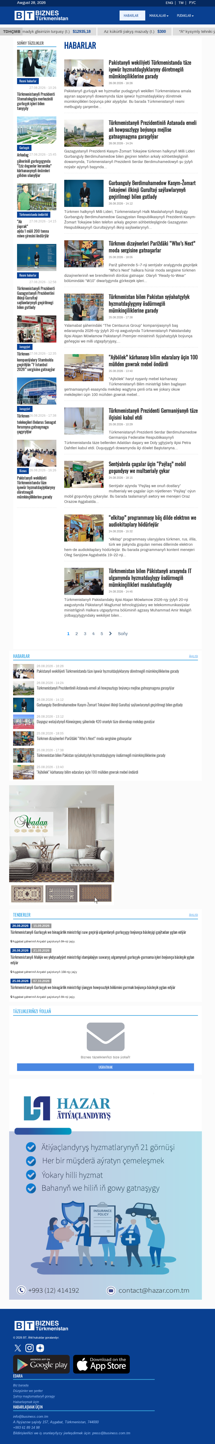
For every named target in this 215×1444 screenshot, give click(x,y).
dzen (39, 1348)
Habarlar (21, 656)
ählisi (193, 656)
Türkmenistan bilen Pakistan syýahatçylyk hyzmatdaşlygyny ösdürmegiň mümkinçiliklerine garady (149, 303)
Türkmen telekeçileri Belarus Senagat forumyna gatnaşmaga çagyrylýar (36, 423)
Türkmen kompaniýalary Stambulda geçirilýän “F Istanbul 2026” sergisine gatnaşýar (36, 361)
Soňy (123, 633)
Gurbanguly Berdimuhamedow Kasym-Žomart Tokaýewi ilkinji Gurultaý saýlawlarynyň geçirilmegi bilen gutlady (152, 189)
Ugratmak (105, 1067)
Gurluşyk (24, 147)
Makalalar (157, 15)
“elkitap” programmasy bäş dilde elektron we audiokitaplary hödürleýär (152, 521)
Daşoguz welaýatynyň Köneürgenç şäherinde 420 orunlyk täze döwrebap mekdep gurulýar (96, 721)
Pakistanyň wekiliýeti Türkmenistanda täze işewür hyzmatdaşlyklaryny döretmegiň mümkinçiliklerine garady (36, 487)
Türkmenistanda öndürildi (33, 214)
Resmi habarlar (27, 81)
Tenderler (21, 915)
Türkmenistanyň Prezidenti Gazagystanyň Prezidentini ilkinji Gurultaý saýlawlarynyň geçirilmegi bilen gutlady (36, 297)
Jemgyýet (24, 346)
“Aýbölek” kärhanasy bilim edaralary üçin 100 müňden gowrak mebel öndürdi (153, 360)
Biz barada (21, 1385)
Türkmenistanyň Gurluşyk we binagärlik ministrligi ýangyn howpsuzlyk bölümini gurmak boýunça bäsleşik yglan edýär (92, 987)
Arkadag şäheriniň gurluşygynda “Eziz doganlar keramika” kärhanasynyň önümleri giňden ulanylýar (34, 164)
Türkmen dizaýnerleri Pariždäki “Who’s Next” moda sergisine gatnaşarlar (152, 246)
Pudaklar (184, 15)
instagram (29, 1348)
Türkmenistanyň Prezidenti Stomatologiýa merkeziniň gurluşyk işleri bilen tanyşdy (36, 100)
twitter (18, 1348)
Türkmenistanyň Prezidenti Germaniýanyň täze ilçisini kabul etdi (153, 414)
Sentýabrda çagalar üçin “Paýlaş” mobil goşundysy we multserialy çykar (147, 467)
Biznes (22, 470)
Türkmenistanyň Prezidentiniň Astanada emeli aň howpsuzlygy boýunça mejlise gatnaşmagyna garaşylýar (153, 129)
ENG (169, 3)
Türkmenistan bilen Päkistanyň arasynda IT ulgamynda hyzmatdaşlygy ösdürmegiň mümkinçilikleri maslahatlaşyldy (150, 577)
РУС (192, 3)
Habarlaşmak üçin (26, 1402)
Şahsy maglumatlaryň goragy (34, 1396)
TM (181, 3)
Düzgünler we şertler (28, 1391)
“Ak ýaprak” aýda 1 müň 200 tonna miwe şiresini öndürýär (33, 228)
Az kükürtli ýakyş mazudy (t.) (105, 31)
